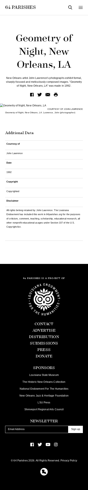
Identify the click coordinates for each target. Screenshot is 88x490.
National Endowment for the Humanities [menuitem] (44, 388)
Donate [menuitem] (44, 356)
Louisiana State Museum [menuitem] (44, 375)
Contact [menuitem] (44, 324)
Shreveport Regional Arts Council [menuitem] (44, 409)
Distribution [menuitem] (44, 337)
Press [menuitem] (44, 350)
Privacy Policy (68, 460)
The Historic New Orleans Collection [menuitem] (43, 381)
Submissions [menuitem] (44, 343)
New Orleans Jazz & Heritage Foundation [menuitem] (44, 395)
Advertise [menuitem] (44, 330)
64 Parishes (20, 7)
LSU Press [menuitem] (44, 402)
